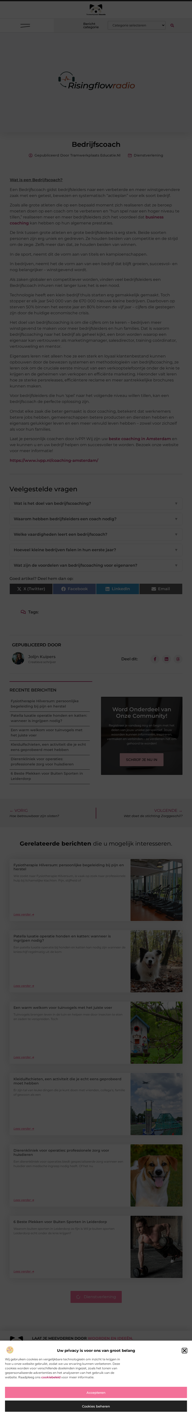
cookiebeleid (50, 1377)
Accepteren (96, 1393)
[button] (184, 1350)
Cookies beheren (96, 1406)
